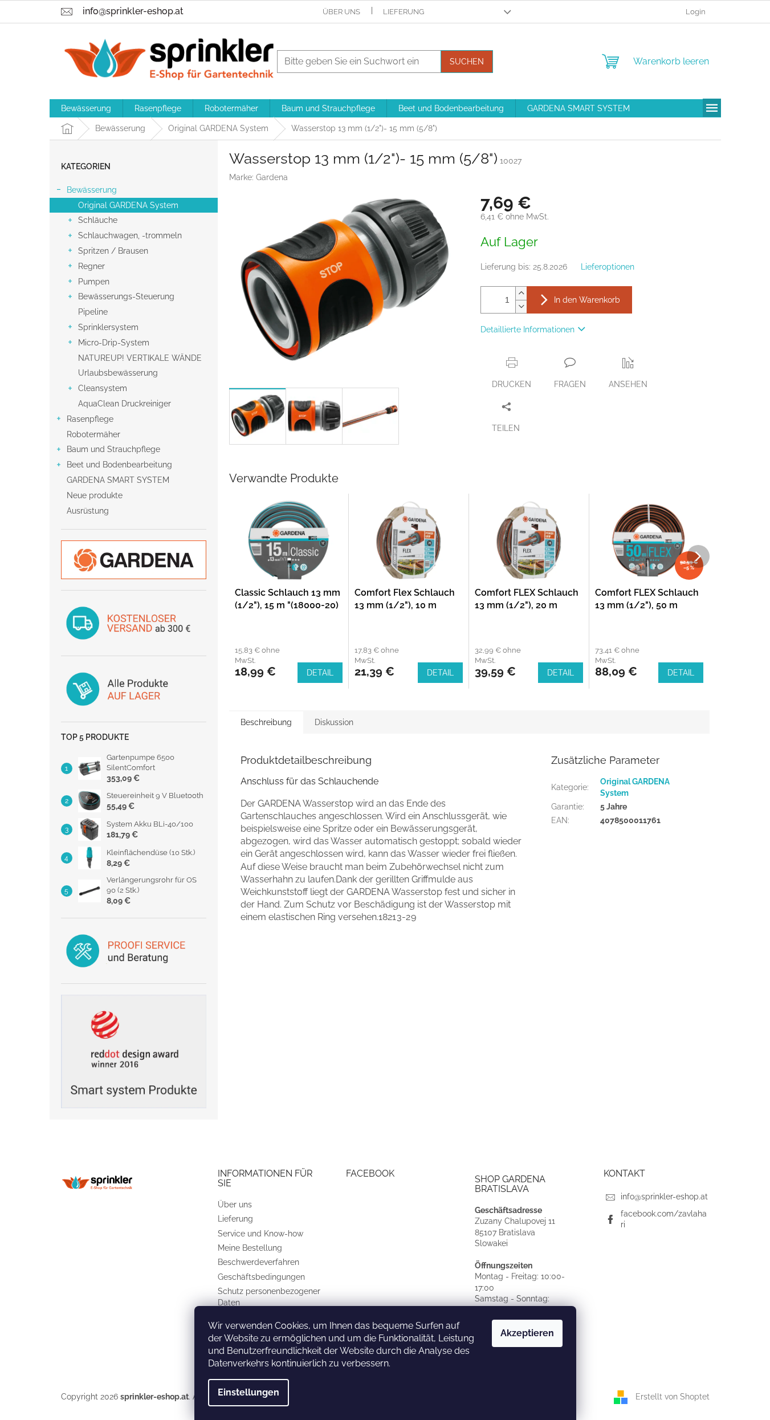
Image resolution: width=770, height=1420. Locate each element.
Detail (320, 672)
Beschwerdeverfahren (258, 1262)
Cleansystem (102, 388)
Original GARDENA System (128, 205)
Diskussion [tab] (334, 722)
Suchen (467, 61)
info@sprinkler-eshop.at (664, 1196)
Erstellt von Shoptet (672, 1396)
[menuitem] (86, 108)
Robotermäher (93, 434)
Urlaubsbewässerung (118, 372)
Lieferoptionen (607, 266)
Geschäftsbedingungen (261, 1276)
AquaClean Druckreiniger (124, 403)
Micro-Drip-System (113, 342)
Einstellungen (248, 1392)
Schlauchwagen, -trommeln (130, 235)
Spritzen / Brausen (113, 250)
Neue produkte (95, 495)
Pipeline (93, 311)
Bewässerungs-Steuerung (126, 296)
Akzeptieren (527, 1333)
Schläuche (97, 220)
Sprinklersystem (108, 327)
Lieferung (403, 11)
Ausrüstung (88, 510)
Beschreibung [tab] (266, 722)
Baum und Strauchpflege (113, 449)
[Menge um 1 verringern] (521, 306)
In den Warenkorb (587, 299)
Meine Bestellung (250, 1247)
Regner (91, 266)
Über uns (341, 11)
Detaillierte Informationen (527, 329)
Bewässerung (92, 189)
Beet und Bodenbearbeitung (119, 464)
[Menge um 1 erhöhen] (521, 293)
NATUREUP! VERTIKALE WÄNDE (140, 358)
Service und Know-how (260, 1233)
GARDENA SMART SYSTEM (118, 480)
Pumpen (93, 281)
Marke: (258, 177)
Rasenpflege (90, 419)
